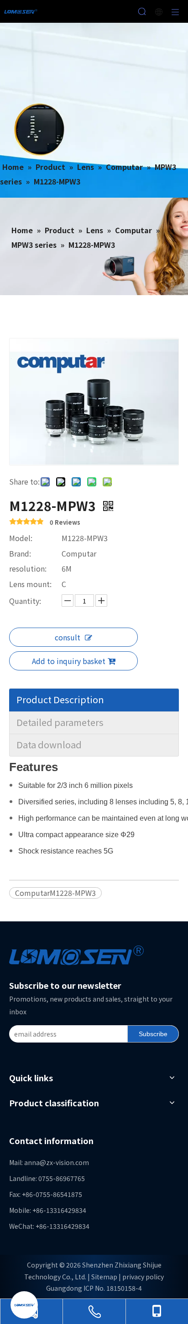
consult (67, 637)
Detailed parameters (60, 722)
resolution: (28, 568)
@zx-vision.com (64, 1162)
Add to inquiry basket (68, 660)
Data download (49, 744)
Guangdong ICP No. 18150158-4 (94, 1288)
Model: (20, 537)
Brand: (20, 553)
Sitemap (104, 1276)
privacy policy (143, 1276)
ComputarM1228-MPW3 (55, 892)
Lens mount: (30, 583)
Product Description (60, 699)
